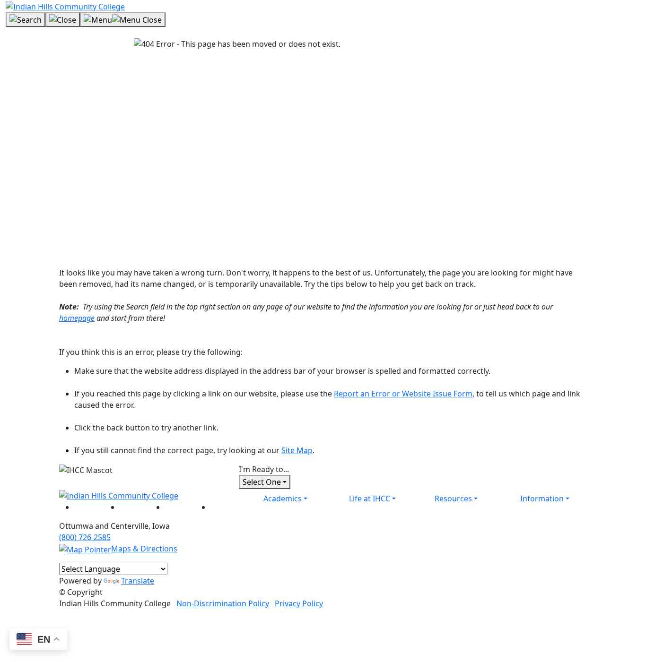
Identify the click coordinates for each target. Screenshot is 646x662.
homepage (77, 318)
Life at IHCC (369, 498)
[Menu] (123, 19)
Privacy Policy (299, 603)
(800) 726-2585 (85, 537)
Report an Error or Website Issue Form (403, 393)
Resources (453, 498)
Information (542, 498)
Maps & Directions (144, 548)
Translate (137, 581)
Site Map (297, 450)
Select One (262, 482)
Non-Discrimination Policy (222, 603)
